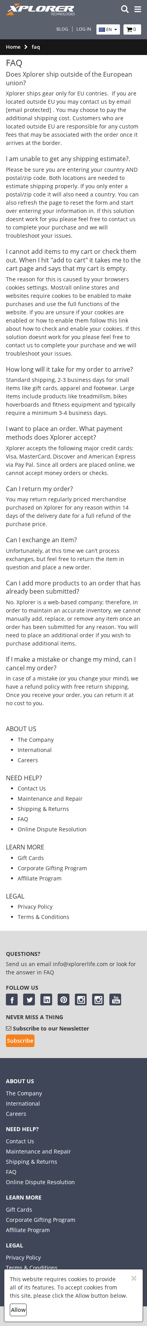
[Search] (125, 9)
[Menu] (137, 9)
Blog (62, 29)
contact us (122, 219)
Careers (28, 760)
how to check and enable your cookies (72, 328)
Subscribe (20, 1040)
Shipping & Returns (43, 808)
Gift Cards (31, 858)
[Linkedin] (46, 999)
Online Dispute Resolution (52, 829)
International (35, 750)
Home (13, 46)
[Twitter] (29, 999)
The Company (36, 739)
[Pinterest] (63, 999)
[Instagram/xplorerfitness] (98, 999)
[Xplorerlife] (41, 13)
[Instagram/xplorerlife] (81, 999)
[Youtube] (115, 999)
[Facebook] (12, 999)
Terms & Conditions (43, 917)
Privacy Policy (35, 906)
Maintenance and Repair (50, 798)
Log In (83, 29)
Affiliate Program (40, 878)
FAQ (23, 819)
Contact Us (32, 788)
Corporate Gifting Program (52, 868)
